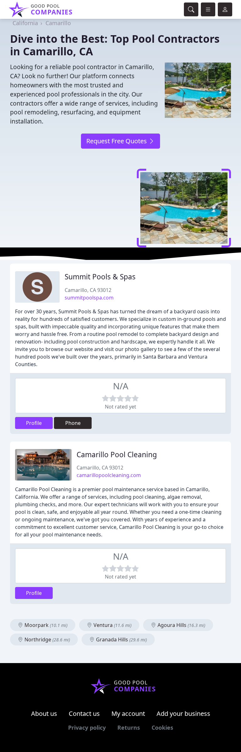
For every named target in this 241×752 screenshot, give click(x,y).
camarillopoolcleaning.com (109, 475)
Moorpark (45, 625)
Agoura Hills (180, 625)
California (25, 23)
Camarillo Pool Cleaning (117, 454)
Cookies (162, 727)
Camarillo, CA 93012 (88, 290)
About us (44, 713)
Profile (34, 423)
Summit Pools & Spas (100, 277)
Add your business (183, 713)
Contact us (84, 713)
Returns (128, 727)
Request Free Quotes (117, 141)
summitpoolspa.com (89, 297)
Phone (73, 423)
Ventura (111, 625)
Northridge (46, 639)
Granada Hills (121, 639)
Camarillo (58, 23)
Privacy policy (87, 727)
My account (128, 713)
